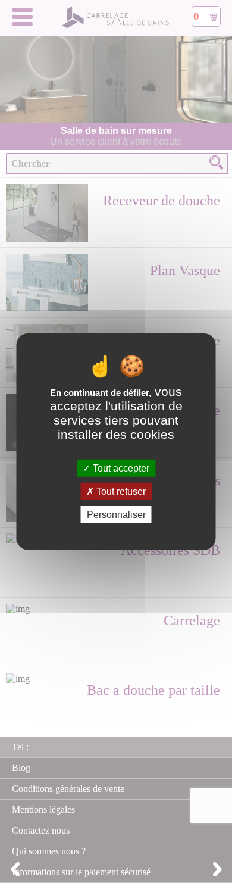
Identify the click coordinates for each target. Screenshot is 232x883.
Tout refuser (120, 491)
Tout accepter (119, 468)
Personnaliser (116, 515)
